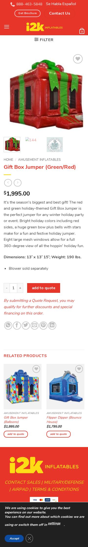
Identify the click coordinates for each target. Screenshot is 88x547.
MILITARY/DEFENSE (64, 482)
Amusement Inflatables (39, 159)
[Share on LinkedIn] (52, 326)
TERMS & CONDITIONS (55, 489)
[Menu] (7, 27)
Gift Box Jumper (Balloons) (16, 419)
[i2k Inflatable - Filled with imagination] (44, 26)
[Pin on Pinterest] (43, 326)
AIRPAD (20, 489)
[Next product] (8, 183)
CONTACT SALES (22, 482)
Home (8, 159)
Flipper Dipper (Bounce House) (63, 419)
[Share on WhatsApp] (8, 326)
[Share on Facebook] (17, 326)
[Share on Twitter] (26, 326)
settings (54, 523)
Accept (14, 538)
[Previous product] (17, 183)
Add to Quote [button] (15, 434)
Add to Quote (43, 287)
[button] (43, 39)
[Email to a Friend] (35, 326)
